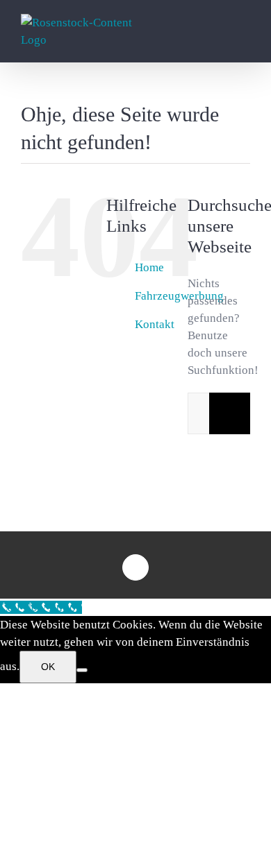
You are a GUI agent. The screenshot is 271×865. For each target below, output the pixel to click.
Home (149, 267)
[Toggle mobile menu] (244, 35)
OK (48, 666)
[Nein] (82, 670)
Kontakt (154, 324)
